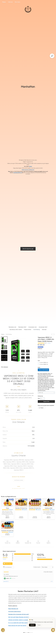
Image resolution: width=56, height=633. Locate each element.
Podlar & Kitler (27, 329)
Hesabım (18, 542)
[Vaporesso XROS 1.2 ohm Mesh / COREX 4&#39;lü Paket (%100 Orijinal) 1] (4, 346)
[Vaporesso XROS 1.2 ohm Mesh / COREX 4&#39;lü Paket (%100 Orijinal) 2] (4, 352)
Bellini (30, 166)
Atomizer (44, 329)
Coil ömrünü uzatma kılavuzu (14, 611)
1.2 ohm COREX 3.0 (44, 364)
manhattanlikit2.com (17, 172)
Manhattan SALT (22, 327)
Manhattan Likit (12, 327)
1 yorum (48, 343)
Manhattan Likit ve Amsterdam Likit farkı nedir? (18, 614)
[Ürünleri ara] (52, 56)
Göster (32, 625)
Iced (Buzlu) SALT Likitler (16, 329)
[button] (41, 408)
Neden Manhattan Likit (13, 608)
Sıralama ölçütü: (36, 567)
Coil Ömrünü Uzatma (18, 480)
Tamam (39, 625)
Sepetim (48, 542)
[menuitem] (52, 334)
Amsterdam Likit (32, 327)
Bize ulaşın (17, 2)
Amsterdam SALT (43, 327)
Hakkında (10, 2)
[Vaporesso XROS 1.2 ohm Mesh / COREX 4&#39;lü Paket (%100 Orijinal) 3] (4, 358)
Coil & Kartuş (36, 329)
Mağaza (4, 2)
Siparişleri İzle (28, 542)
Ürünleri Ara (7, 542)
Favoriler (38, 542)
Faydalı (6, 581)
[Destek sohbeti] (53, 630)
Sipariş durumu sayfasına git (28, 169)
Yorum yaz (7, 563)
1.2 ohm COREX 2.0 (44, 362)
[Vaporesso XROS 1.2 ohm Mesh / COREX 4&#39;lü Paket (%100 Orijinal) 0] (4, 339)
